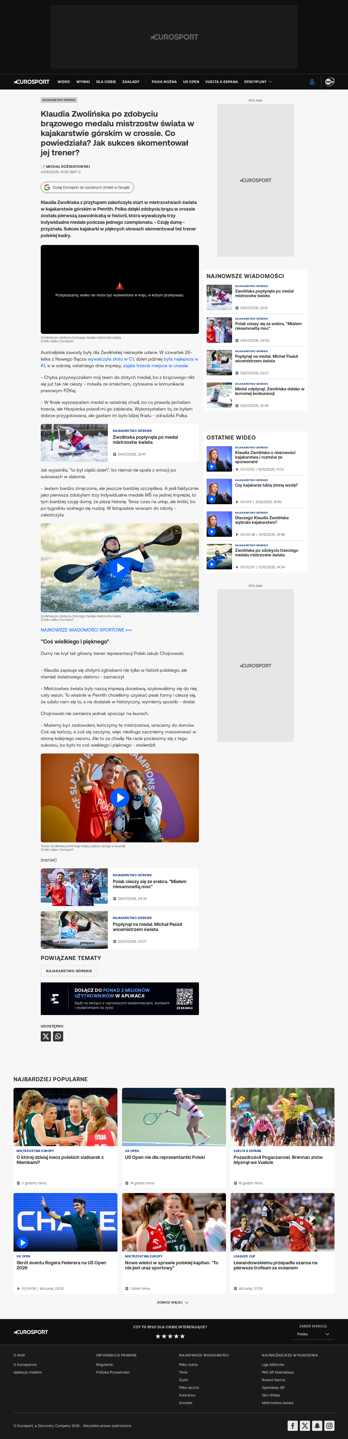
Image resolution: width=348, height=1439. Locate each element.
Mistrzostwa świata (277, 1403)
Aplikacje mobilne (28, 1372)
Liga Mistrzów (273, 1365)
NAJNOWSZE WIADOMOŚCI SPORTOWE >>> (86, 630)
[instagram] (329, 1426)
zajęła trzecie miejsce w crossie (155, 365)
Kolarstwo (187, 1395)
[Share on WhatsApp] (58, 1036)
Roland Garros (273, 1380)
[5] (182, 1336)
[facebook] (293, 1426)
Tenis (183, 1372)
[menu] (312, 81)
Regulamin (104, 1365)
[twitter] (305, 1426)
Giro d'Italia (271, 1395)
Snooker (186, 1403)
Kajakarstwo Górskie (59, 100)
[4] (176, 1336)
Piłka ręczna (189, 1388)
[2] (164, 1336)
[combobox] (313, 1334)
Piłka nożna (188, 1365)
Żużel (183, 1380)
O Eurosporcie (25, 1365)
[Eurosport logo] (31, 81)
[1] (158, 1336)
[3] (170, 1336)
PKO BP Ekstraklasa (278, 1372)
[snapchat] (317, 1426)
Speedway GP (273, 1388)
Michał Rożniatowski (68, 167)
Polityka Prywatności (113, 1372)
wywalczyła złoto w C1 (111, 359)
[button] (120, 567)
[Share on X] (46, 1036)
